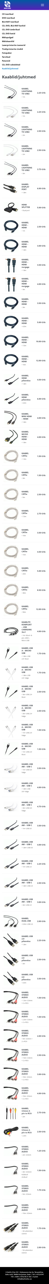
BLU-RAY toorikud (10, 22)
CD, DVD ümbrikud (11, 29)
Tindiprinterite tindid (12, 49)
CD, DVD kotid (8, 33)
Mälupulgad (7, 37)
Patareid (6, 61)
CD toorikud (7, 14)
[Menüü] (42, 5)
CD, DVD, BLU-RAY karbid (13, 25)
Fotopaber (7, 53)
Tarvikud (6, 57)
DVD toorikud (8, 18)
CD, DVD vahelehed (11, 64)
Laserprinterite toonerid (13, 45)
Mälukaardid (8, 41)
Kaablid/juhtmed (10, 68)
